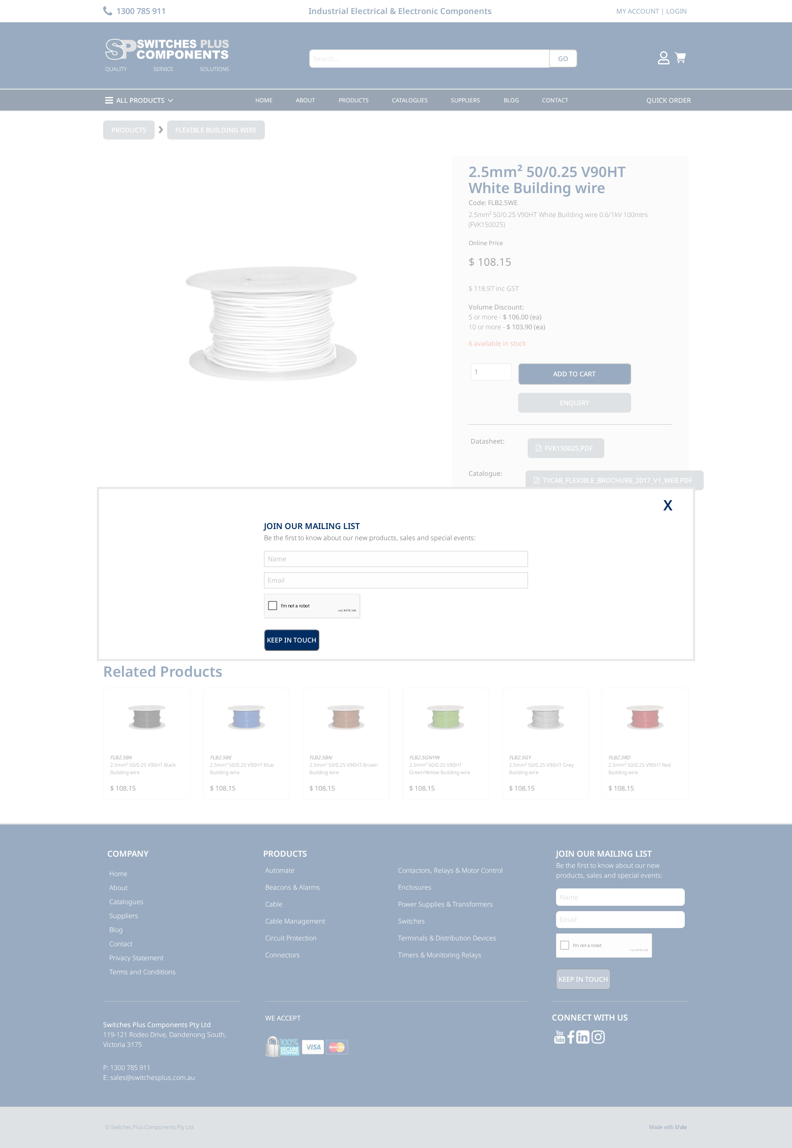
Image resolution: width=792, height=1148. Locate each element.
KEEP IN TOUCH (291, 640)
